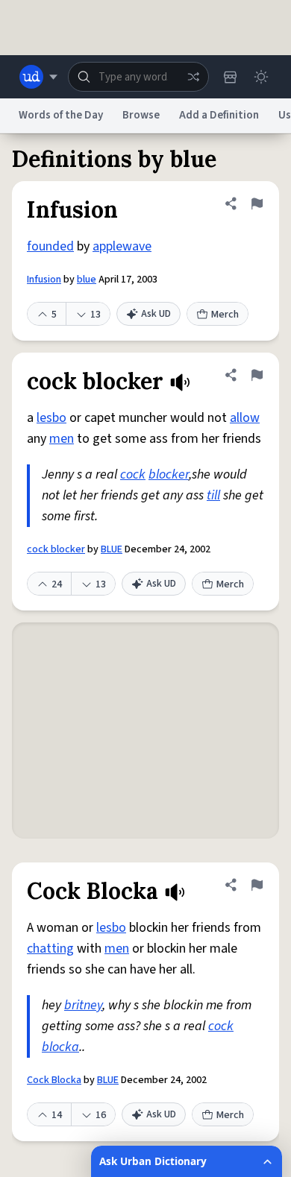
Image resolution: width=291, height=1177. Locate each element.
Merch (225, 314)
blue (86, 279)
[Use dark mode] (261, 77)
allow (245, 417)
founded (50, 246)
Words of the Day (61, 115)
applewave (122, 246)
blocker (168, 474)
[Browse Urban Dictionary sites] (38, 77)
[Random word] (193, 77)
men (61, 438)
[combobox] (138, 77)
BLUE (111, 549)
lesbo (51, 417)
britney (83, 1005)
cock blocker (56, 549)
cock (133, 474)
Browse (141, 115)
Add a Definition (219, 115)
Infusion (44, 279)
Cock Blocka (54, 1080)
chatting (50, 948)
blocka (60, 1047)
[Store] (230, 77)
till (213, 495)
